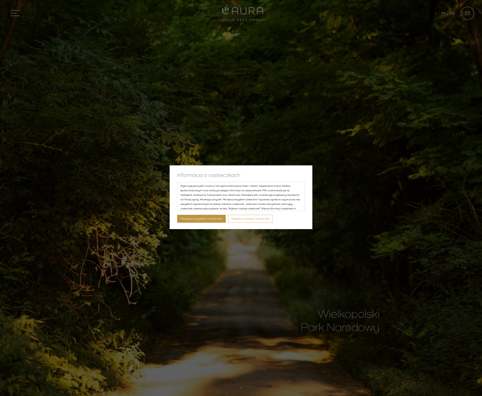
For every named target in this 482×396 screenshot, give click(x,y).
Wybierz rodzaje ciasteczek (250, 218)
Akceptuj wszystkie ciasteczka (201, 218)
